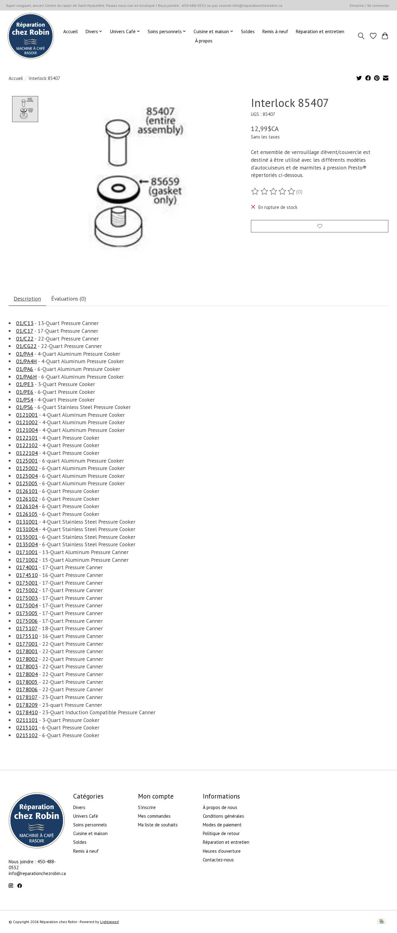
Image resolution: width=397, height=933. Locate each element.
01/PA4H (26, 361)
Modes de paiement (222, 825)
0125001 (27, 460)
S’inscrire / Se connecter (369, 5)
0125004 (27, 475)
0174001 (27, 567)
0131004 (27, 529)
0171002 (27, 559)
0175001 (27, 582)
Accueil (70, 31)
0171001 (27, 552)
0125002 (27, 468)
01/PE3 (24, 384)
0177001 (27, 643)
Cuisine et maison (90, 833)
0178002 (27, 658)
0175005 (27, 613)
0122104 (27, 452)
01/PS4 (24, 399)
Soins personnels (90, 825)
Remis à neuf (275, 31)
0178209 (27, 704)
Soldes (248, 31)
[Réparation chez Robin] (30, 36)
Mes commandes (154, 816)
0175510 (27, 636)
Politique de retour (221, 833)
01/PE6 (24, 391)
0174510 (27, 575)
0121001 (27, 414)
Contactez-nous (218, 860)
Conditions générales (223, 816)
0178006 (27, 689)
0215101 (27, 727)
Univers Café (85, 816)
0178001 (27, 651)
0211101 (27, 720)
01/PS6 (24, 407)
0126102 (27, 498)
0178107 (27, 697)
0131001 (27, 521)
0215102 (27, 735)
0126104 (27, 506)
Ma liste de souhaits (158, 825)
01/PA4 (24, 353)
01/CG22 (26, 346)
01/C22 (24, 338)
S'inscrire (147, 807)
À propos (203, 40)
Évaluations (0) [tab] (68, 298)
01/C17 (24, 330)
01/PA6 (24, 368)
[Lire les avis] (273, 191)
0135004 (27, 544)
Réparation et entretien (320, 31)
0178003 (27, 666)
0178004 (27, 674)
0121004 (27, 429)
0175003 (27, 597)
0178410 (27, 712)
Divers (79, 807)
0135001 (27, 536)
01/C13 (24, 323)
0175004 (27, 605)
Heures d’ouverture (222, 851)
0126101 (27, 491)
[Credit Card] (381, 922)
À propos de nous (220, 807)
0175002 (27, 590)
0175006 (27, 620)
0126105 (27, 513)
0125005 (27, 483)
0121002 (27, 422)
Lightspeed (109, 921)
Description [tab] (27, 298)
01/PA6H (26, 376)
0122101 (27, 437)
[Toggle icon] (360, 36)
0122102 (27, 445)
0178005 (27, 681)
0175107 (27, 628)
